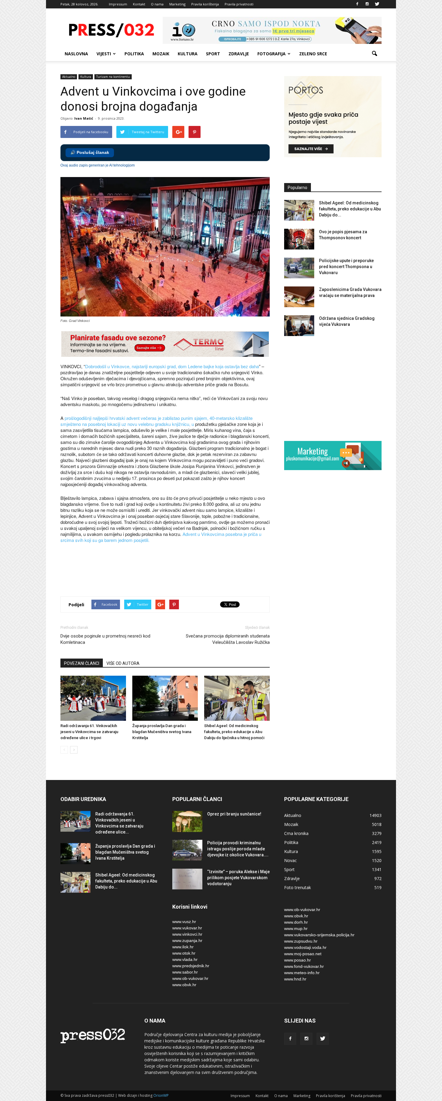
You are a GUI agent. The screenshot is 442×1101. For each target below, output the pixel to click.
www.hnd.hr (295, 979)
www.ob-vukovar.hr (190, 978)
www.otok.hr (183, 953)
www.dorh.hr (296, 922)
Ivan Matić (83, 118)
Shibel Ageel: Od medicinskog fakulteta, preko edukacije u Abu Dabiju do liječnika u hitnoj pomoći (234, 731)
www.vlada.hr (185, 959)
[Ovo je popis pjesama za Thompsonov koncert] (299, 239)
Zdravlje (239, 54)
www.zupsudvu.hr (301, 941)
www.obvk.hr (184, 984)
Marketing (177, 4)
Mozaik (160, 54)
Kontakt (139, 4)
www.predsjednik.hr (190, 965)
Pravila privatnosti (239, 4)
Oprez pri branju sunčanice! (234, 814)
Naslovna (76, 54)
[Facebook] (357, 4)
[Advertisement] (169, 570)
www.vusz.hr (184, 921)
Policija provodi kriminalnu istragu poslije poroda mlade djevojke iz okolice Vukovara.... (238, 848)
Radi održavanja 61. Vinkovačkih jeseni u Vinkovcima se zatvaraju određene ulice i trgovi (89, 731)
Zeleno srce (313, 54)
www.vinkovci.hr (187, 934)
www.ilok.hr (183, 946)
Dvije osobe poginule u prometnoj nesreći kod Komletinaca (105, 639)
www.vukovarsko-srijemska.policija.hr (319, 934)
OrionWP (161, 1095)
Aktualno (68, 77)
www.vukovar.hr (187, 927)
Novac (290, 860)
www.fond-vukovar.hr (304, 966)
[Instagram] (367, 4)
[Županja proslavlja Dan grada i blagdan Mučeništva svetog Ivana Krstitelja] (165, 698)
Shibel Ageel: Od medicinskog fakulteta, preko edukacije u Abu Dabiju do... (350, 208)
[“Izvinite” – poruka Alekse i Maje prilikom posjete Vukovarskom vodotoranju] (187, 879)
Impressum (118, 4)
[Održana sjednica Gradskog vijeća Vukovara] (299, 325)
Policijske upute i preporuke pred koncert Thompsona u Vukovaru (346, 266)
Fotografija (271, 54)
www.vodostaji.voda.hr (305, 947)
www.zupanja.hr (187, 940)
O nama (157, 4)
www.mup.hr (296, 928)
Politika (134, 54)
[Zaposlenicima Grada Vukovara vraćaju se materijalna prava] (299, 296)
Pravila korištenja (205, 4)
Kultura (188, 54)
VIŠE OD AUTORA (123, 663)
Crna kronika (296, 833)
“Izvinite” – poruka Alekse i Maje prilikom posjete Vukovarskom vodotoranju (238, 877)
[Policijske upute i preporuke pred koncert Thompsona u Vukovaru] (299, 268)
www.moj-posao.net (302, 953)
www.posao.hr (297, 960)
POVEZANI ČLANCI (81, 663)
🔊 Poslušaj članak (89, 152)
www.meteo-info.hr (302, 972)
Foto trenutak (297, 887)
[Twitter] (377, 4)
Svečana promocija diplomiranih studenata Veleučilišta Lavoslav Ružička (228, 639)
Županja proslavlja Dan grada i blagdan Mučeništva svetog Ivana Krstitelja (161, 731)
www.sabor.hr (185, 972)
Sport (213, 54)
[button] (374, 54)
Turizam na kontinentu (113, 77)
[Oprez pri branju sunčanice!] (187, 821)
